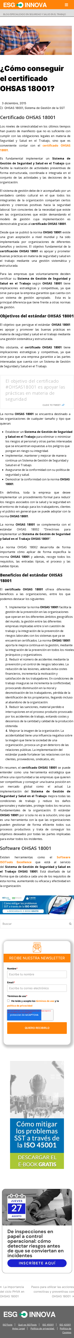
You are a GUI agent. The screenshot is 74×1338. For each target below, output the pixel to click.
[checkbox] (37, 1003)
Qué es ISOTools (27, 1324)
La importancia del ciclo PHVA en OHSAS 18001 (12, 1291)
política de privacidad (19, 1005)
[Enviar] (70, 923)
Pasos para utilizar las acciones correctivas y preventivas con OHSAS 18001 (52, 1291)
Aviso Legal (18, 1328)
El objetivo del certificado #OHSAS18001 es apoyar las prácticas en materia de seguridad (35, 390)
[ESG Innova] (30, 1314)
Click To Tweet (52, 405)
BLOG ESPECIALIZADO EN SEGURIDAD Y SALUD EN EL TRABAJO (34, 14)
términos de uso (45, 1000)
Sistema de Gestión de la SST (45, 108)
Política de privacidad (43, 1328)
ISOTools (7, 1324)
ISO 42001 (65, 1324)
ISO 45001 (48, 1324)
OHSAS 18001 (13, 108)
